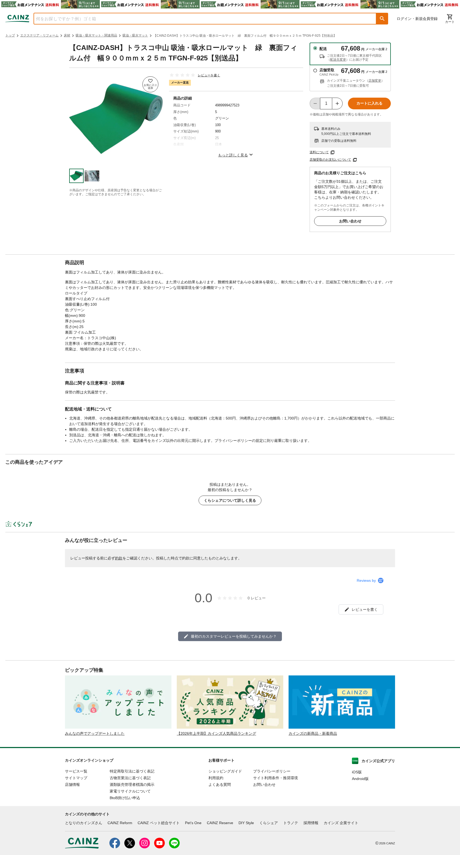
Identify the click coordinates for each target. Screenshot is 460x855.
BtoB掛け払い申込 (125, 798)
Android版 (360, 779)
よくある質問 (219, 784)
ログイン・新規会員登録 (417, 18)
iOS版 (357, 772)
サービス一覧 (76, 771)
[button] (382, 18)
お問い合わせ (350, 221)
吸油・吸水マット (135, 35)
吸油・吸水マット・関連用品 (96, 35)
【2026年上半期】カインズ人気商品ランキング (216, 733)
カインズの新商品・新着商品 (313, 733)
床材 (67, 35)
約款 (118, 558)
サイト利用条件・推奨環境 (275, 778)
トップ (10, 35)
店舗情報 (72, 784)
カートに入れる (369, 103)
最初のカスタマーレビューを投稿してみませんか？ (234, 636)
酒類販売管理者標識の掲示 (132, 784)
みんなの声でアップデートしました (95, 733)
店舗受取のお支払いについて (330, 159)
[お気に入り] (150, 84)
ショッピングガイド (225, 771)
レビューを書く (209, 75)
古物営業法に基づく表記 (130, 778)
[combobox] (201, 18)
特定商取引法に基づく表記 (132, 771)
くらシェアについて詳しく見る (230, 500)
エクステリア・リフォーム (39, 35)
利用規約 (215, 778)
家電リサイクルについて (130, 791)
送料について (319, 152)
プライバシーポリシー (271, 771)
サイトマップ (76, 778)
